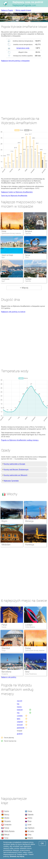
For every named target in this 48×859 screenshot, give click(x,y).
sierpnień (20, 722)
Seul (27, 671)
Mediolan (6, 544)
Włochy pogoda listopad (23, 10)
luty (18, 704)
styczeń (19, 701)
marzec (19, 707)
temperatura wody (23, 48)
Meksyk (6, 834)
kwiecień (20, 710)
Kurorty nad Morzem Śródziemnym (16, 469)
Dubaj (4, 231)
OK (42, 843)
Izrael (29, 824)
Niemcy (6, 814)
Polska (30, 818)
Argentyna (31, 828)
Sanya (27, 255)
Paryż (4, 624)
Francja (4, 627)
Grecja (30, 811)
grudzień (19, 734)
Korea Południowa (31, 674)
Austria (6, 811)
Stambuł (6, 648)
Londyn (28, 624)
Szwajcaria (7, 824)
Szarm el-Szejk (7, 255)
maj (18, 713)
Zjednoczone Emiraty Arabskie (34, 650)
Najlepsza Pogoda (7, 10)
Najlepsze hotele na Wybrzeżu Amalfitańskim (17, 192)
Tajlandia (30, 814)
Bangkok (28, 231)
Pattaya (28, 279)
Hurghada (5, 279)
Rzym (4, 521)
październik (20, 728)
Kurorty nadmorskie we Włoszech (15, 475)
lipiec (18, 719)
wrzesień (20, 725)
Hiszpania (5, 674)
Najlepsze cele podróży (8, 677)
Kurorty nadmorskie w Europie (14, 464)
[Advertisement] (24, 87)
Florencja (29, 544)
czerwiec (20, 716)
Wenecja (29, 521)
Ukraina (6, 818)
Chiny (29, 834)
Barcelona (6, 671)
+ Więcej (24, 288)
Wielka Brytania (30, 627)
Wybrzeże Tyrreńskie (11, 481)
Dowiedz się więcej (17, 856)
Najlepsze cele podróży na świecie (13, 312)
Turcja (3, 650)
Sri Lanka (31, 831)
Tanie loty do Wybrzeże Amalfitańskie (14, 195)
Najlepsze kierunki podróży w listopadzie (15, 61)
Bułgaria (30, 838)
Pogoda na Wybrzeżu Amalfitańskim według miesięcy (20, 440)
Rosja (29, 821)
